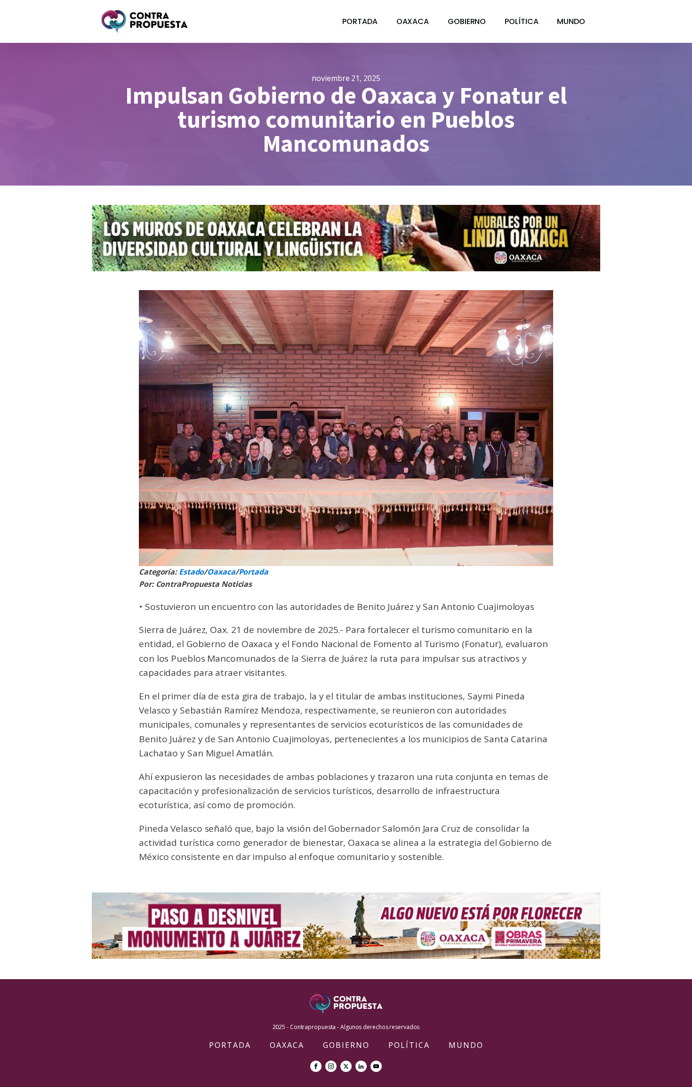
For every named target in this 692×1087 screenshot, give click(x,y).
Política (521, 21)
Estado (191, 572)
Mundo (571, 21)
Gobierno (467, 21)
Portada (359, 21)
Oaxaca (412, 21)
